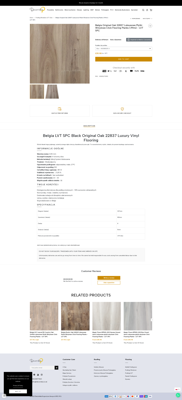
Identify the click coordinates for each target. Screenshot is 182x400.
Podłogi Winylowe (130, 370)
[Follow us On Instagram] (41, 374)
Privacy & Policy (18, 385)
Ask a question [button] (109, 282)
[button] (177, 389)
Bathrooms (59, 10)
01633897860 (37, 379)
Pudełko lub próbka (101, 45)
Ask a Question (115, 40)
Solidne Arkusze (99, 367)
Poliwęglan (105, 10)
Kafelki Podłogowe (131, 367)
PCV (111, 10)
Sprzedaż (134, 10)
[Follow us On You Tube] (38, 374)
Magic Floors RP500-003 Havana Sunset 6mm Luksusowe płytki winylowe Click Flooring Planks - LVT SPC (106, 334)
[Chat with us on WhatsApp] (178, 395)
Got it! (18, 391)
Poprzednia (136, 18)
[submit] (56, 368)
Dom (31, 17)
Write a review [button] (109, 278)
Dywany (127, 379)
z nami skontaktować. (73, 245)
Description (89, 126)
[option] (60, 54)
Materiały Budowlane (122, 10)
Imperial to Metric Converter (140, 40)
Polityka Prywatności (69, 376)
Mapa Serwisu (67, 373)
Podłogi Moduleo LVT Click (44, 17)
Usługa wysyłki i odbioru (70, 385)
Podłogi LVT (129, 373)
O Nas (64, 367)
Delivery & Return (101, 40)
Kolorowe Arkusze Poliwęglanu (103, 373)
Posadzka (50, 10)
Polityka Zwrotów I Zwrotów (71, 382)
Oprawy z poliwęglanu (101, 376)
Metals (97, 10)
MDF (92, 10)
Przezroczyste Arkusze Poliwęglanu (105, 370)
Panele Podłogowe (131, 376)
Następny (146, 18)
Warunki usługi (67, 379)
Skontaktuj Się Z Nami (69, 370)
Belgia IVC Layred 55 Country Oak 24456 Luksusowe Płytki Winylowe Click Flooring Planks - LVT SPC (43, 334)
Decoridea (38, 396)
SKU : (97, 76)
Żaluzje (79, 10)
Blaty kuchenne (70, 10)
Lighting (86, 10)
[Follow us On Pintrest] (34, 374)
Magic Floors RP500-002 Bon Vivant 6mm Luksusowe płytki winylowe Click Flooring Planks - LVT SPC (136, 334)
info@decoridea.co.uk (39, 382)
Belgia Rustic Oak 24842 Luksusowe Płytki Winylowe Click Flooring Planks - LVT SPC (74, 334)
